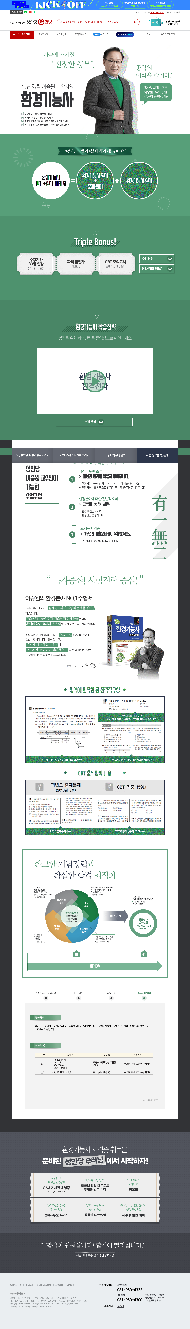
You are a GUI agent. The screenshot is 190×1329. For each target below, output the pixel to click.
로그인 (138, 12)
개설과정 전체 (24, 34)
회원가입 (147, 12)
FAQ (169, 12)
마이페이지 (43, 34)
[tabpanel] (95, 5)
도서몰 (149, 34)
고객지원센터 (80, 34)
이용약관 (29, 1285)
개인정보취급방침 (44, 1285)
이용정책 (177, 12)
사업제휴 (59, 1285)
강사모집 (70, 1285)
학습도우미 (61, 34)
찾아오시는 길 (15, 1285)
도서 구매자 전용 (168, 34)
